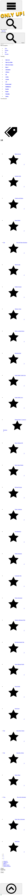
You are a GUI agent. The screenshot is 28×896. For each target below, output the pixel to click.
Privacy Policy (6, 864)
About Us (5, 861)
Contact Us (5, 862)
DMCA (5, 863)
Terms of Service (7, 866)
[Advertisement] (14, 113)
